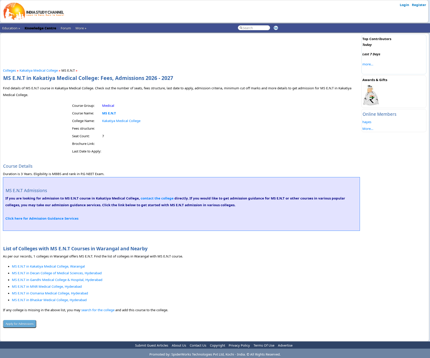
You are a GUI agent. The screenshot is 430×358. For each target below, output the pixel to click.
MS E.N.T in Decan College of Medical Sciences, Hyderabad (57, 273)
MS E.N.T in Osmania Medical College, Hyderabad (50, 293)
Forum (66, 28)
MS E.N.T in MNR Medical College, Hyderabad (47, 286)
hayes (366, 122)
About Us (179, 345)
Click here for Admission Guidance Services (41, 218)
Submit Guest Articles (151, 345)
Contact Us (198, 345)
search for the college (97, 310)
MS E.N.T (109, 113)
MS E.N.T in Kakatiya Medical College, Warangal (48, 266)
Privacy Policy (239, 345)
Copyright (217, 345)
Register (419, 4)
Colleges (9, 70)
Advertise (285, 345)
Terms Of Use (264, 345)
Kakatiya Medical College (38, 70)
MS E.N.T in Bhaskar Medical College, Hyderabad (49, 300)
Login (404, 4)
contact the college (157, 198)
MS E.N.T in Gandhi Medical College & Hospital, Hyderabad (57, 279)
